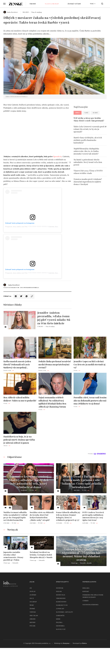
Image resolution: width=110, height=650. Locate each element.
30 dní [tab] (95, 113)
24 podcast (60, 608)
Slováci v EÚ (60, 629)
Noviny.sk (59, 588)
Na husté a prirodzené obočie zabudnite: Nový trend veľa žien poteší (88, 162)
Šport (32, 605)
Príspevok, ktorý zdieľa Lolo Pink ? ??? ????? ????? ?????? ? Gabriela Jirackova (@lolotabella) (38, 226)
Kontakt (85, 591)
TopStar (33, 612)
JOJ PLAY (32, 591)
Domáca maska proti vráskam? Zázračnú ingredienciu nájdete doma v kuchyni (88, 182)
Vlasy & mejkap (52, 4)
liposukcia (57, 156)
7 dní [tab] (86, 113)
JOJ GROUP (33, 602)
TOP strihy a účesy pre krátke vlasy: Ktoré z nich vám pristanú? (89, 119)
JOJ (31, 588)
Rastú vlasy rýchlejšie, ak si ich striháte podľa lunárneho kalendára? (88, 140)
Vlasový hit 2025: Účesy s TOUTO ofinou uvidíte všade (88, 172)
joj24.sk (59, 591)
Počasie (32, 626)
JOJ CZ (32, 598)
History (32, 622)
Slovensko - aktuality (64, 612)
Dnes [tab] (78, 113)
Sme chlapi (34, 615)
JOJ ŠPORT (33, 595)
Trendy (33, 4)
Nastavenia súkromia (90, 604)
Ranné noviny (61, 602)
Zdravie (32, 619)
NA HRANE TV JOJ (61, 605)
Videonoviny (61, 598)
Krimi (58, 619)
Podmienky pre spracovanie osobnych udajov (92, 596)
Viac (92, 3)
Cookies (85, 600)
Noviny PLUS (60, 595)
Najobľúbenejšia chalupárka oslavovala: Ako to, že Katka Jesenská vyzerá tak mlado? (86, 151)
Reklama (85, 588)
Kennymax (66, 643)
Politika (59, 622)
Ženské (32, 608)
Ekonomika (60, 626)
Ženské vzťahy (74, 4)
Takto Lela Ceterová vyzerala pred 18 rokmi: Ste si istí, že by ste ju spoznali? (90, 129)
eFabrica (84, 643)
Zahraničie (60, 615)
